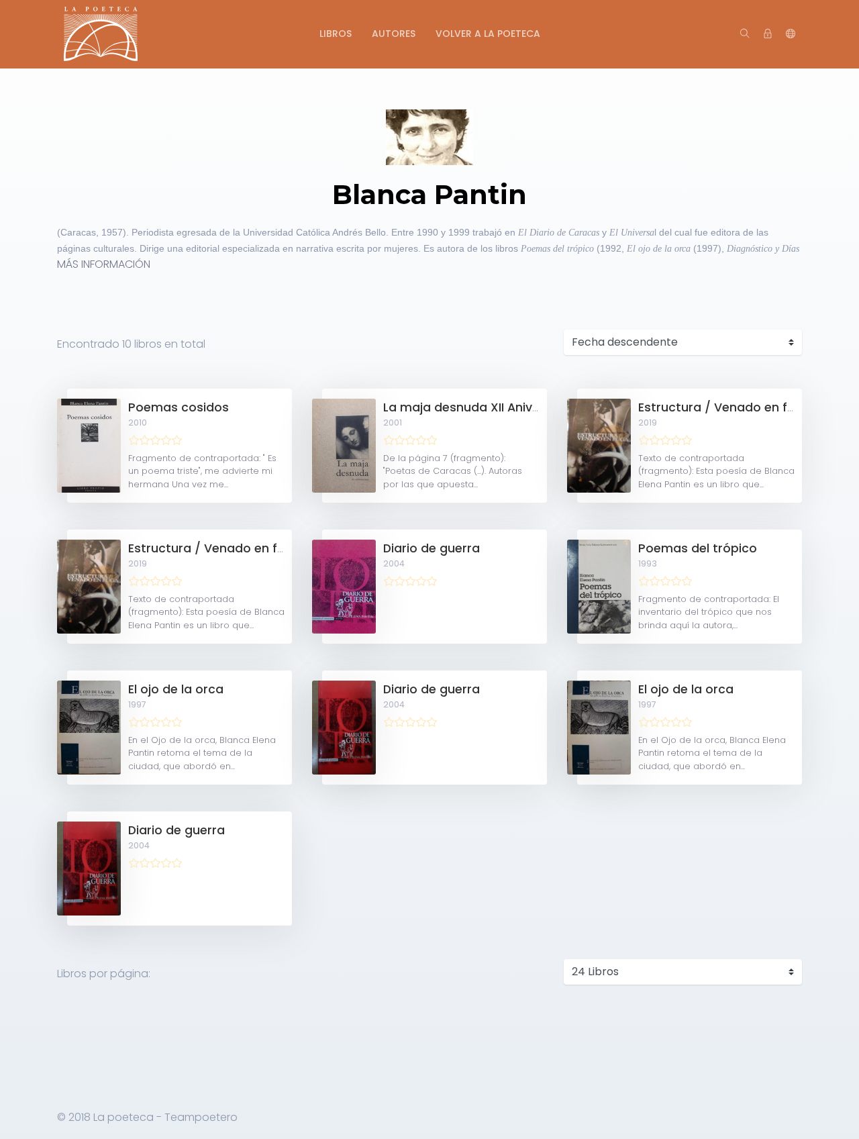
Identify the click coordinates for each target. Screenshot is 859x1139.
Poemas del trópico (697, 548)
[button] (790, 34)
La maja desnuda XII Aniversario (478, 407)
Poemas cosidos (178, 407)
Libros (335, 33)
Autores (393, 33)
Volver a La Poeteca (488, 33)
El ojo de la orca (175, 689)
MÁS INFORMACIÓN (103, 264)
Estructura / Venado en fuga (724, 407)
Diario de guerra (431, 548)
